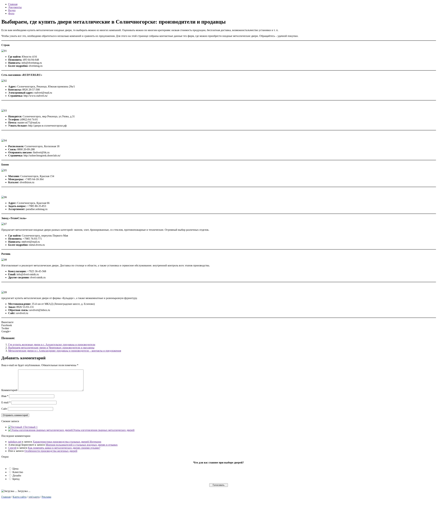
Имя (4, 396)
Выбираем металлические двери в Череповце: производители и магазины (51, 347)
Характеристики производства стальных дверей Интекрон (67, 441)
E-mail (6, 402)
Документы (15, 7)
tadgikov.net (14, 441)
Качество (17, 472)
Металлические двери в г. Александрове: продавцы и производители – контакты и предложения (64, 350)
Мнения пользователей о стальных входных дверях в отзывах (82, 444)
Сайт (4, 408)
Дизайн (16, 475)
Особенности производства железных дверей (50, 450)
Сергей (12, 447)
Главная (12, 4)
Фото (11, 13)
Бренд (15, 478)
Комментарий (9, 390)
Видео (12, 10)
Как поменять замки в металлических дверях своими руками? (64, 447)
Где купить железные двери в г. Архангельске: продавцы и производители (51, 344)
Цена (15, 468)
